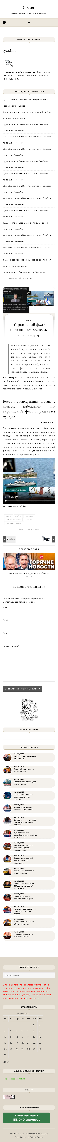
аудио (8, 516)
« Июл (6, 1062)
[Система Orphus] (9, 66)
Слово (29, 7)
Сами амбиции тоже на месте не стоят (24, 770)
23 (40, 1043)
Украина (28, 520)
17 (5, 1043)
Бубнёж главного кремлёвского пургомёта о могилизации (25, 835)
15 (34, 1037)
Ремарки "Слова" (13, 520)
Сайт (5, 633)
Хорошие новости (14, 523)
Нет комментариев (29, 529)
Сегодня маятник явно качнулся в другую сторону (23, 797)
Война (29, 320)
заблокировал (26, 1118)
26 (17, 1049)
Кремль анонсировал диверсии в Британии (23, 808)
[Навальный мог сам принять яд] (9, 539)
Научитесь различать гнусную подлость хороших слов (23, 847)
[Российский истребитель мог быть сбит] (49, 539)
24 (5, 1049)
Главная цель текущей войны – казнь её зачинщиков (23, 860)
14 (28, 1037)
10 (5, 1037)
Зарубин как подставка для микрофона (24, 872)
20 (22, 1043)
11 (11, 1037)
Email (5, 620)
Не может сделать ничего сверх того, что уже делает (25, 911)
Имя (5, 607)
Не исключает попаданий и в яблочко (29, 573)
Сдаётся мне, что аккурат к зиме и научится (25, 783)
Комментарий (11, 646)
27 (22, 1049)
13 (22, 1037)
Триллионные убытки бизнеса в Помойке (23, 935)
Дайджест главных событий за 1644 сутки (23, 897)
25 (11, 1049)
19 (17, 1043)
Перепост (29, 516)
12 (17, 1037)
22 (34, 1043)
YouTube (21, 506)
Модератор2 (35, 335)
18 (11, 1043)
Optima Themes (36, 1137)
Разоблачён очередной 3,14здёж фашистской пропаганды (24, 886)
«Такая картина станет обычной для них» (24, 923)
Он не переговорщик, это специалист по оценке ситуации (25, 822)
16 (40, 1037)
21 (28, 1043)
